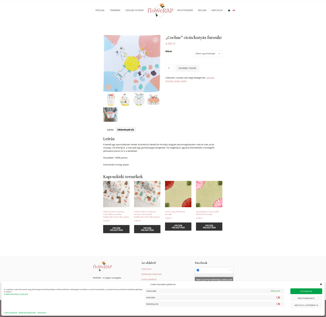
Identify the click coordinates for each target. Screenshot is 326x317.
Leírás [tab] (110, 129)
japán (177, 81)
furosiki (169, 81)
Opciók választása (116, 229)
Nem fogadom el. (306, 298)
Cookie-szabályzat (10, 312)
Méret (168, 51)
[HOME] (160, 10)
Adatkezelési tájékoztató (27, 312)
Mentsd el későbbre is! (306, 305)
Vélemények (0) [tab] (125, 129)
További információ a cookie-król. (16, 294)
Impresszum (41, 312)
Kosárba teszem (187, 68)
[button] (321, 284)
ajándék (210, 77)
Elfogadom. (306, 291)
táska (184, 81)
